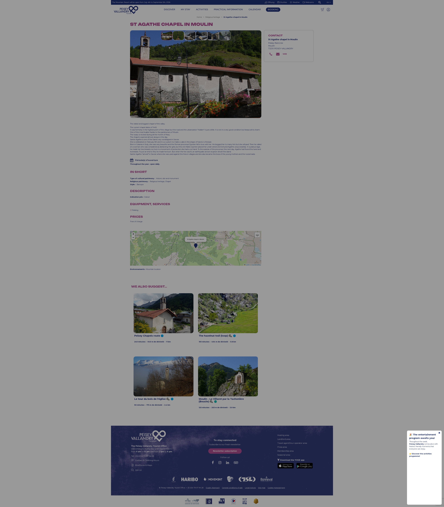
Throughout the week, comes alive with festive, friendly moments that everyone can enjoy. (423, 449)
